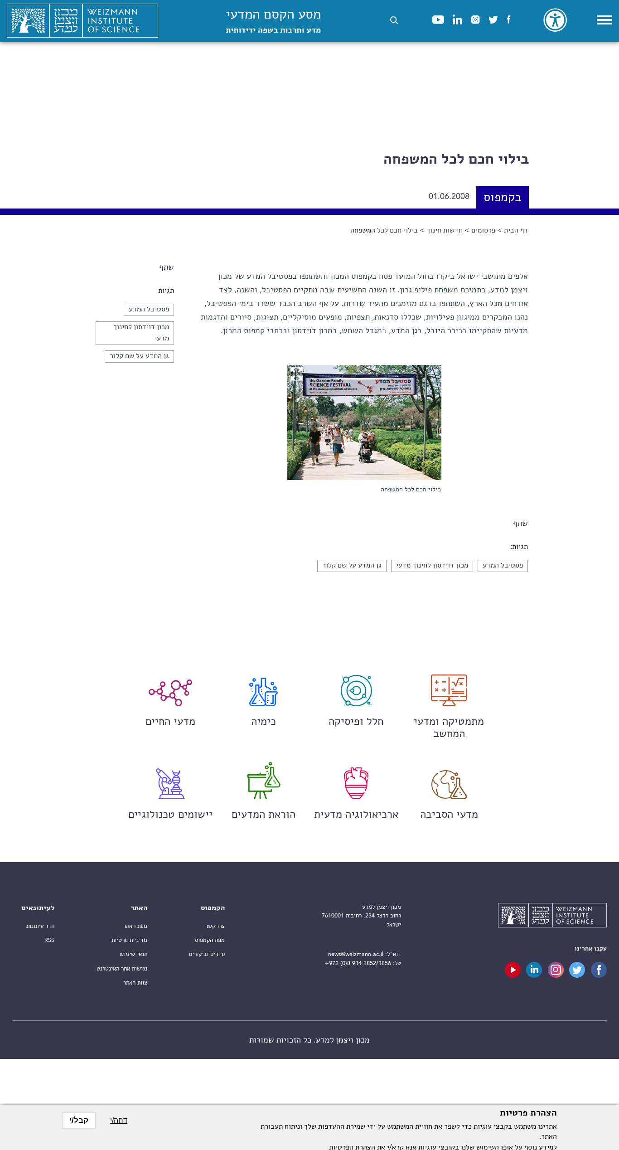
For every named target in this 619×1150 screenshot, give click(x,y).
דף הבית (516, 230)
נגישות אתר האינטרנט (122, 969)
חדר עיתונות (40, 926)
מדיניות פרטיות (129, 940)
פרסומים (483, 230)
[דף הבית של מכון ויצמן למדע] (82, 20)
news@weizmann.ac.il (355, 954)
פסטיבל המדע (149, 309)
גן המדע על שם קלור (139, 356)
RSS (49, 940)
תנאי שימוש (133, 954)
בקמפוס (503, 198)
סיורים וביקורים (207, 954)
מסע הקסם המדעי (273, 21)
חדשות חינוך (444, 230)
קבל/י (78, 1120)
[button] (394, 20)
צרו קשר (215, 926)
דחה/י (118, 1120)
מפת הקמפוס (210, 940)
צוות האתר (135, 983)
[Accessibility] (555, 20)
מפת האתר (135, 926)
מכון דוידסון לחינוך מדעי (432, 565)
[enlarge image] (296, 374)
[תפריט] (604, 19)
